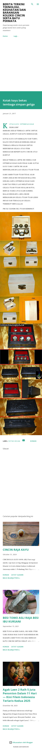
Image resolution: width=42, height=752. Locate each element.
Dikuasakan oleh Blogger (22, 742)
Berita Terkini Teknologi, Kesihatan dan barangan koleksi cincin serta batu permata (14, 12)
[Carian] (32, 4)
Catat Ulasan (17, 575)
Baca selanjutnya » (11, 578)
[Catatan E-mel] (23, 441)
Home (5, 36)
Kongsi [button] (33, 441)
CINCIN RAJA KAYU (16, 550)
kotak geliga (14, 441)
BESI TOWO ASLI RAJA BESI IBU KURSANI (21, 619)
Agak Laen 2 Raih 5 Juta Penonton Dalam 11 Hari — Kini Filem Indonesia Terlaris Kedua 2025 (20, 695)
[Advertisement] (21, 65)
